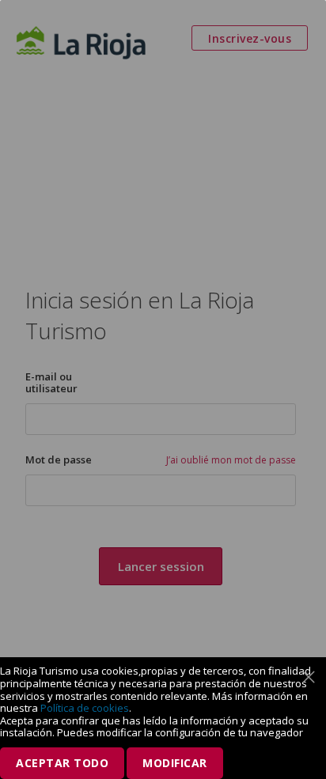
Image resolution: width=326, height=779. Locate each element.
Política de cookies (84, 708)
